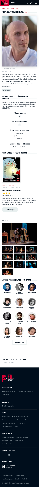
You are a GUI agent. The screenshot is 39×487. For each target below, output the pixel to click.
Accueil (5, 360)
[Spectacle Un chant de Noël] (11, 169)
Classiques (19, 139)
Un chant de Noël (11, 190)
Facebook (4, 455)
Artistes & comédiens (10, 8)
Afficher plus (19, 342)
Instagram (9, 455)
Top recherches (19, 444)
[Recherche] (26, 2)
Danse (16, 427)
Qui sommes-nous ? (8, 476)
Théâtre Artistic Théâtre (19, 147)
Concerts (28, 420)
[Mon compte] (31, 2)
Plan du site (20, 476)
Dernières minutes (22, 437)
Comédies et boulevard (9, 423)
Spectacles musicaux (19, 136)
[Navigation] (36, 2)
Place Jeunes (19, 441)
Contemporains (7, 427)
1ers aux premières (8, 437)
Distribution (6, 71)
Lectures (20, 420)
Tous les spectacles (8, 406)
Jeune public (19, 133)
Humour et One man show (20, 417)
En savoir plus (10, 209)
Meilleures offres (7, 441)
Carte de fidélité (7, 444)
